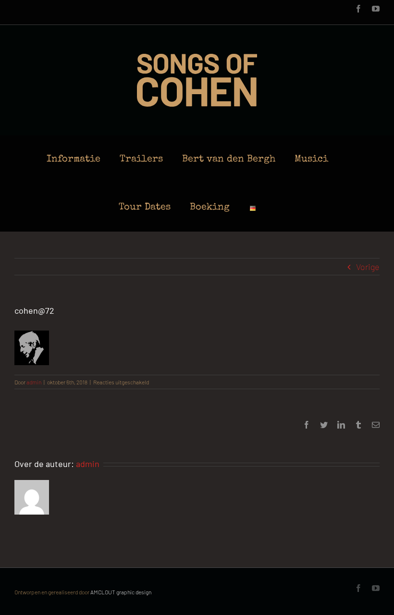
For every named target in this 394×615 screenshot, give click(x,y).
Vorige (368, 266)
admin (33, 382)
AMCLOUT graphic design (120, 592)
